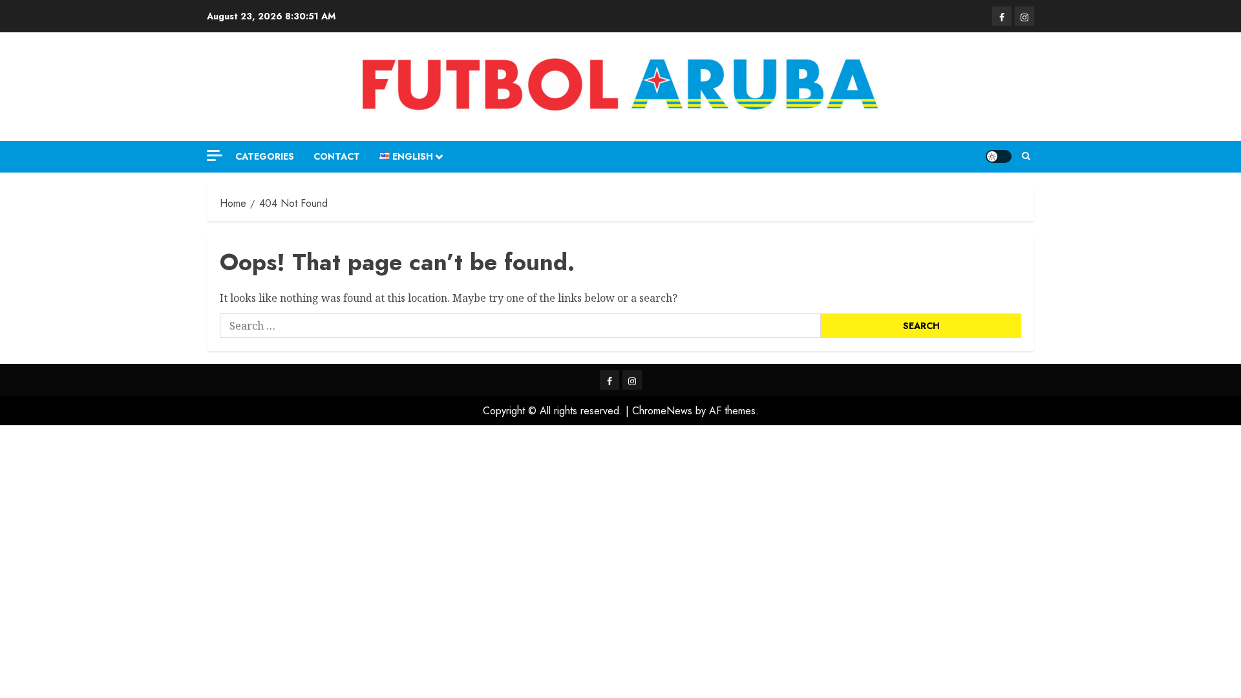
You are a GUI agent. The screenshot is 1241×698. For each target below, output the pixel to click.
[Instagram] (1024, 16)
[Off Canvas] (214, 155)
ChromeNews (662, 410)
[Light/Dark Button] (999, 156)
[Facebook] (1002, 16)
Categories (264, 156)
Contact (336, 156)
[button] (1026, 156)
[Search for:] (520, 325)
